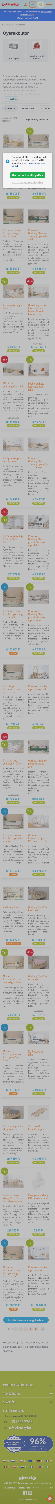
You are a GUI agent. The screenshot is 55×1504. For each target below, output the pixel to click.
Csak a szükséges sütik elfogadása (27, 182)
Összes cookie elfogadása (27, 175)
